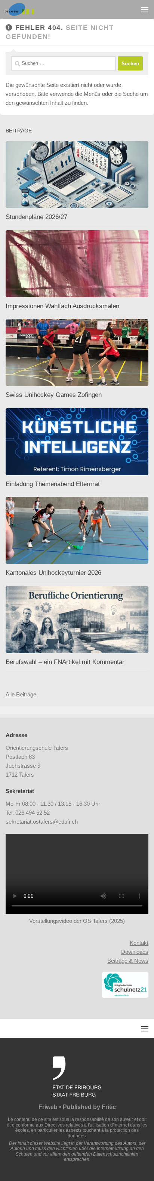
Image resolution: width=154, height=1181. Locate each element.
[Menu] (144, 9)
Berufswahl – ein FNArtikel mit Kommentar (65, 661)
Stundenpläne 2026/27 (36, 216)
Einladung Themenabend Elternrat (53, 484)
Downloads (134, 952)
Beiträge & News (127, 961)
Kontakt (139, 943)
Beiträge (26, 694)
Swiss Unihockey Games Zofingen (54, 394)
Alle (11, 694)
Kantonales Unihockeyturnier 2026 (53, 572)
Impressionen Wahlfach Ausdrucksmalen (62, 306)
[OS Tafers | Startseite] (24, 9)
